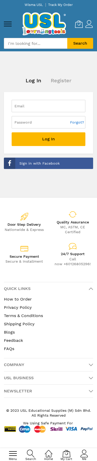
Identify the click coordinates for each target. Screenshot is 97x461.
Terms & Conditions (23, 315)
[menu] (8, 24)
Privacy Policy (18, 307)
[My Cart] (79, 24)
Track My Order (60, 5)
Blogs (9, 332)
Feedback (13, 340)
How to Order (18, 299)
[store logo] (44, 23)
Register (61, 80)
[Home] (49, 450)
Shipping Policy (19, 323)
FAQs (9, 348)
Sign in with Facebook (39, 163)
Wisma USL (34, 5)
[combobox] (35, 43)
